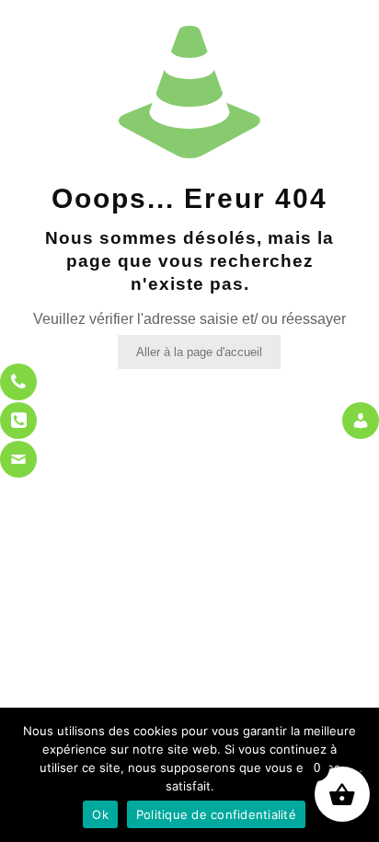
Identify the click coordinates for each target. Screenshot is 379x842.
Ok (100, 814)
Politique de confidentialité (216, 814)
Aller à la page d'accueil (199, 352)
